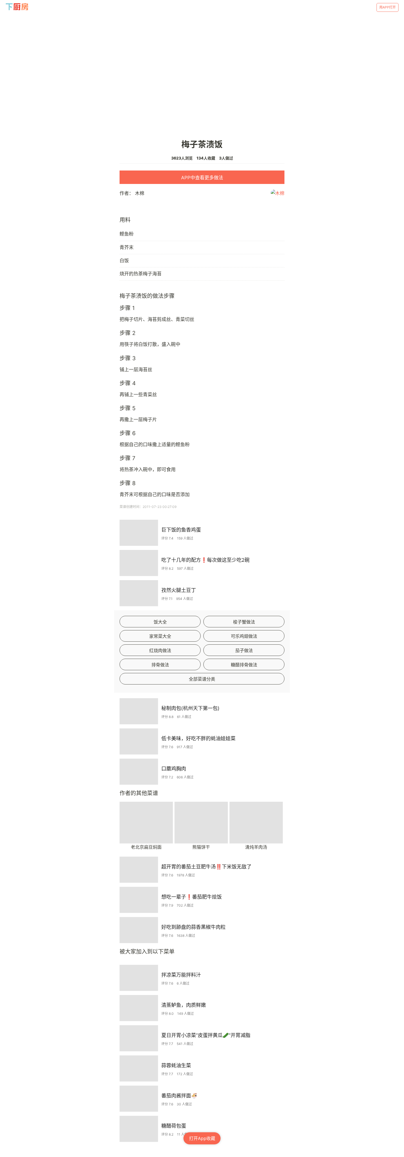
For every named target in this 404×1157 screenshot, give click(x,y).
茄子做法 (244, 650)
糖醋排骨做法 (244, 664)
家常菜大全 (160, 636)
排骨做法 (160, 664)
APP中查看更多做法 (202, 177)
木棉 (139, 193)
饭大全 (160, 622)
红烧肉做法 (160, 650)
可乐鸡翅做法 (244, 636)
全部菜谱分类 (202, 679)
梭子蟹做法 (244, 622)
